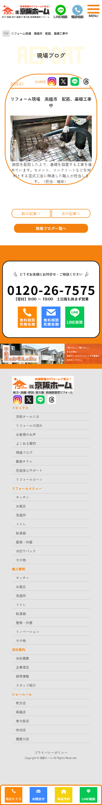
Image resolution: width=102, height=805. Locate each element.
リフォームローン (29, 479)
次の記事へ (70, 213)
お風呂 (21, 506)
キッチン (22, 497)
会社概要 (22, 658)
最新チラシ (24, 461)
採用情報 (22, 676)
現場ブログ (24, 452)
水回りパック (26, 551)
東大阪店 (22, 720)
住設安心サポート (29, 470)
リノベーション (27, 631)
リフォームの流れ (29, 425)
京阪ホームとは (27, 416)
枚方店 (21, 703)
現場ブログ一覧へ (51, 228)
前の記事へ (31, 213)
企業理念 (22, 667)
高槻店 (21, 712)
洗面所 (21, 515)
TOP (6, 33)
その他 (21, 560)
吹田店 (21, 729)
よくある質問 (26, 443)
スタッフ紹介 (26, 685)
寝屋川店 (22, 738)
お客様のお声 (26, 434)
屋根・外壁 (24, 542)
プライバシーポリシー (51, 752)
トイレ (21, 524)
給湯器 (21, 533)
